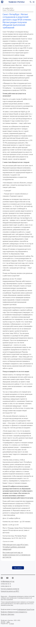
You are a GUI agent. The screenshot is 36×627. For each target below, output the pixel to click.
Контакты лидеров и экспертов (10, 589)
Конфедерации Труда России (25, 609)
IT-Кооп (11, 623)
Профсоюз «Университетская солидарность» (14, 612)
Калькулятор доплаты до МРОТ (10, 591)
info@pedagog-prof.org (7, 581)
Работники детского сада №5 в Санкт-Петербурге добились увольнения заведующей (16, 547)
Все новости (18, 568)
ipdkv (8, 622)
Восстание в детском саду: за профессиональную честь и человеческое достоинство (16, 555)
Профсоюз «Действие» (7, 614)
